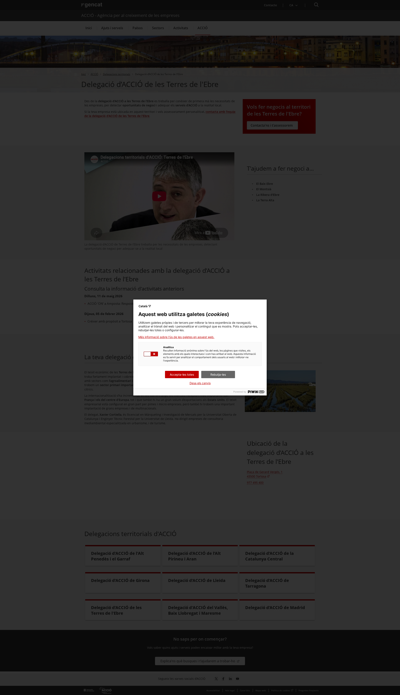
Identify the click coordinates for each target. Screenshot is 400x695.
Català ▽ (145, 306)
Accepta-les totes (182, 374)
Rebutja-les (218, 374)
